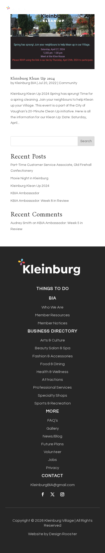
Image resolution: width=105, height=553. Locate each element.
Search (86, 141)
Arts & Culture (52, 340)
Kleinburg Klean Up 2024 (32, 78)
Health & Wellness (52, 372)
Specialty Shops (52, 395)
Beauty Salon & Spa (52, 348)
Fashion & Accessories (52, 356)
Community (68, 83)
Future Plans (52, 444)
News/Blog (52, 436)
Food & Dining (52, 364)
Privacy (52, 468)
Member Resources (52, 315)
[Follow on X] (52, 494)
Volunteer (52, 452)
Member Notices (52, 323)
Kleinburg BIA (25, 83)
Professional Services (52, 387)
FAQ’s (52, 420)
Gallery (52, 428)
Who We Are (52, 307)
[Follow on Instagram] (62, 494)
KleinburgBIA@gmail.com (53, 485)
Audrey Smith (21, 223)
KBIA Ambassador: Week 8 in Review (39, 200)
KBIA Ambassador (24, 193)
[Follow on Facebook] (43, 494)
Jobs (52, 460)
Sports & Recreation (52, 403)
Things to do (52, 289)
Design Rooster (63, 534)
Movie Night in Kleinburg (29, 178)
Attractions (52, 380)
